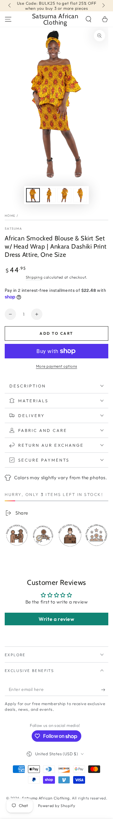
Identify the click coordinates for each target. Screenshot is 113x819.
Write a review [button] (56, 619)
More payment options (56, 366)
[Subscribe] (104, 690)
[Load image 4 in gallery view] (80, 195)
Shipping (34, 277)
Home (10, 216)
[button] (88, 19)
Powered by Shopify (56, 805)
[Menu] (8, 19)
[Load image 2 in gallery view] (49, 195)
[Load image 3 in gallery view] (64, 195)
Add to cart (56, 333)
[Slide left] (10, 5)
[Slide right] (103, 5)
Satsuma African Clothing (46, 798)
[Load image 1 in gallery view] (33, 195)
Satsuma (13, 229)
